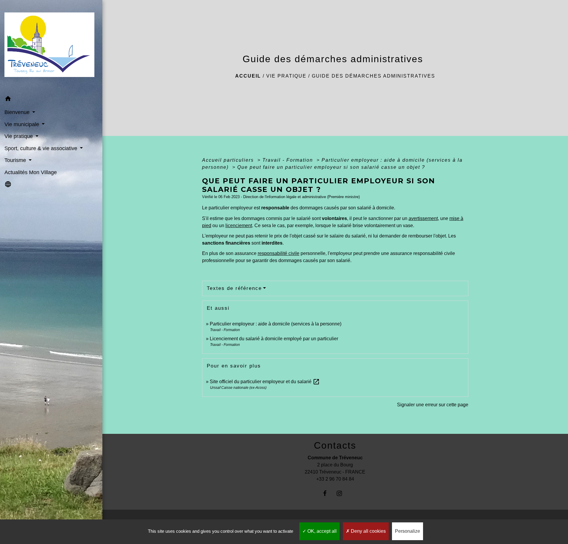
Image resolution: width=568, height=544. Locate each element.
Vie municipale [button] (22, 124)
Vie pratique (286, 75)
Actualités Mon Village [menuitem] (30, 172)
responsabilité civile (278, 253)
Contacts (335, 445)
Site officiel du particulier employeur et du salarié (265, 381)
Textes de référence (234, 288)
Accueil (248, 75)
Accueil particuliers (229, 160)
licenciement (238, 225)
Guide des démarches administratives (373, 75)
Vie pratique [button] (19, 136)
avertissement (423, 218)
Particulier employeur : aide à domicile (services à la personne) (275, 323)
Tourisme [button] (16, 160)
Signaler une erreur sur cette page (432, 404)
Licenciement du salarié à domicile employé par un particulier (274, 338)
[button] (51, 99)
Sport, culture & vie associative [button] (41, 148)
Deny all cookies (368, 531)
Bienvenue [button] (17, 112)
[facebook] (328, 493)
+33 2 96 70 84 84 (335, 479)
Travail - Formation (288, 160)
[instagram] (342, 493)
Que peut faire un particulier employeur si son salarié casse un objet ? (331, 167)
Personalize (407, 531)
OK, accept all (321, 531)
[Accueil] (51, 46)
